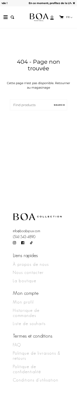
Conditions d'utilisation (35, 380)
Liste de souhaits (29, 323)
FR (68, 17)
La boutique (24, 280)
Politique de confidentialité (27, 369)
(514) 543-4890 (24, 237)
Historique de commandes (26, 313)
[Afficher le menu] (5, 17)
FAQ (17, 345)
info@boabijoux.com (26, 231)
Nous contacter (28, 272)
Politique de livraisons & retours (37, 356)
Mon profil (23, 302)
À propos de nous (31, 264)
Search (59, 105)
